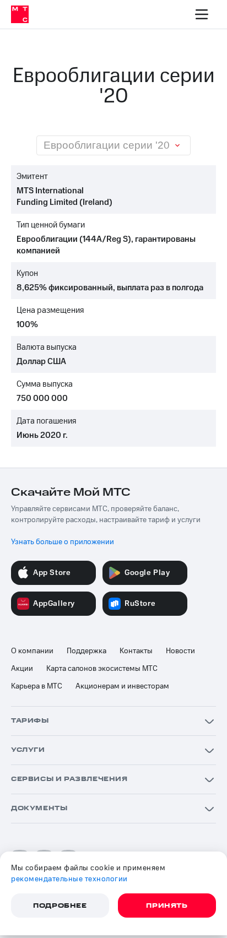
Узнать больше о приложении (62, 541)
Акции (22, 668)
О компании (32, 651)
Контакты (136, 651)
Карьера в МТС (36, 686)
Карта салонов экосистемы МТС (102, 668)
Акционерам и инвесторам (122, 686)
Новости (180, 651)
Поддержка (86, 651)
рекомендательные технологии (69, 879)
